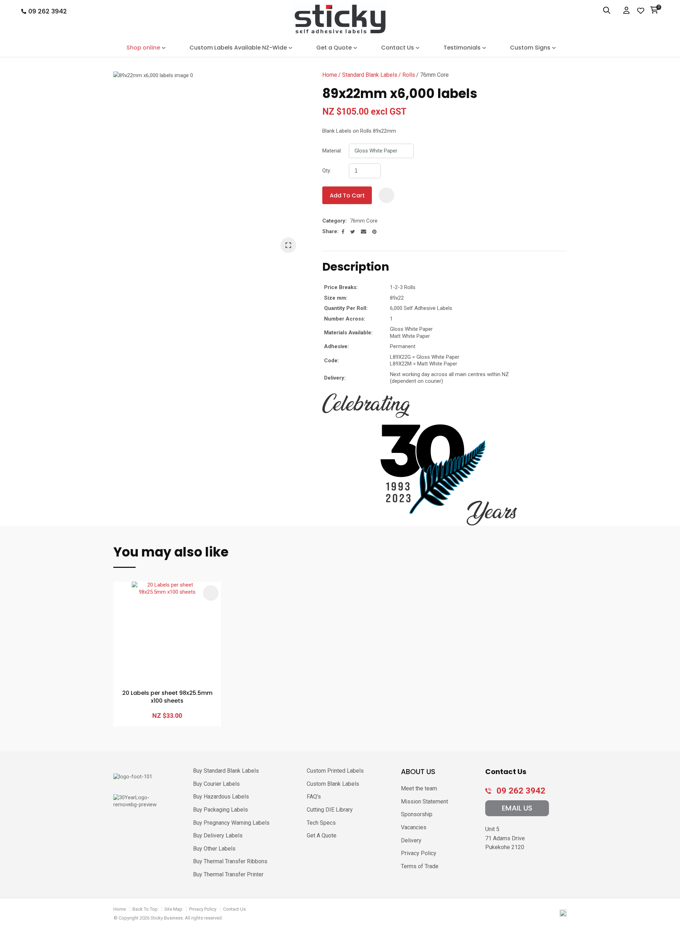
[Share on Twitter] (352, 232)
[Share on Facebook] (343, 231)
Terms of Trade (419, 866)
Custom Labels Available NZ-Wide (238, 48)
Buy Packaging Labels (220, 809)
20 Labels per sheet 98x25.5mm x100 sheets (167, 697)
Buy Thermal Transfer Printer (228, 874)
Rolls (408, 74)
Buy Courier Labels (216, 783)
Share (329, 231)
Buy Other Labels (214, 848)
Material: (332, 151)
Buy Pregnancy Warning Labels (231, 822)
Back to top (145, 909)
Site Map (173, 909)
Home (329, 74)
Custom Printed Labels (335, 770)
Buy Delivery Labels (218, 835)
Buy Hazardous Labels (221, 796)
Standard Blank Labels (369, 74)
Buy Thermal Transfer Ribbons (230, 861)
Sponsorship (416, 814)
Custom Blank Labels (333, 783)
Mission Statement (424, 801)
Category (333, 221)
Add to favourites (211, 593)
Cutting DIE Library (330, 809)
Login (627, 10)
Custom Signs (530, 48)
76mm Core (434, 74)
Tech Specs (321, 822)
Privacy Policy (418, 853)
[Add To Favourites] (386, 195)
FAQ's (314, 796)
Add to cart (347, 195)
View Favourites (640, 10)
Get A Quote (321, 835)
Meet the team (419, 788)
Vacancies (413, 827)
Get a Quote (334, 48)
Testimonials (462, 48)
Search (602, 10)
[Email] (363, 232)
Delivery (411, 840)
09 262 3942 (47, 11)
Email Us (517, 808)
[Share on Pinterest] (374, 232)
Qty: (326, 170)
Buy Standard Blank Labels (226, 770)
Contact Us (397, 48)
